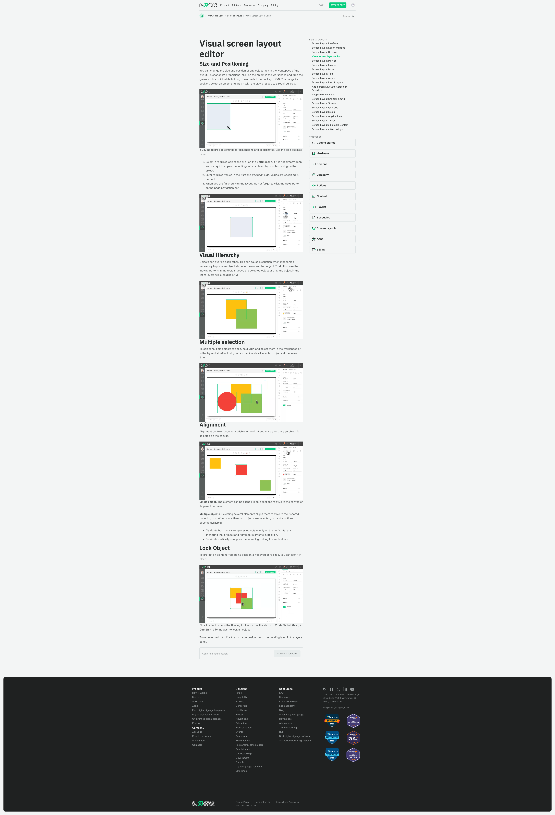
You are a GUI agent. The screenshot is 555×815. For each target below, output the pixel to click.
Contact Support (287, 653)
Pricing (275, 5)
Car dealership (244, 753)
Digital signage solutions (249, 766)
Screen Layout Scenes (324, 103)
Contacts (197, 744)
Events (239, 731)
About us (197, 731)
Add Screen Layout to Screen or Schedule (329, 88)
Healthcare (241, 710)
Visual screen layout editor (326, 56)
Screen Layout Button (323, 69)
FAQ (281, 692)
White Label (198, 740)
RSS (281, 731)
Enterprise (241, 770)
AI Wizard (197, 701)
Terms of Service (262, 802)
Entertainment (243, 749)
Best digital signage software (295, 736)
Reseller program (201, 736)
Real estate (242, 736)
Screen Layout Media (323, 111)
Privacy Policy (242, 802)
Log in (321, 5)
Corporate (241, 705)
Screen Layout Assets (323, 78)
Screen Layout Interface (325, 43)
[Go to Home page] (208, 5)
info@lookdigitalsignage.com (336, 707)
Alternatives (285, 723)
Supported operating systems (295, 740)
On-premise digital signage (207, 718)
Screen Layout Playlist (324, 60)
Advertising (242, 718)
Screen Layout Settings (324, 52)
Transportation (243, 727)
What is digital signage (291, 714)
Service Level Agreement (287, 802)
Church (240, 762)
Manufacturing (243, 740)
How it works (199, 692)
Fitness (239, 714)
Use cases (284, 697)
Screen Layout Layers (323, 65)
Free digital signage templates (208, 710)
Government (242, 757)
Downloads (285, 718)
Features (196, 697)
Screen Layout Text (322, 73)
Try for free (338, 5)
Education (241, 723)
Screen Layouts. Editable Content (330, 124)
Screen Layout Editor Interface (328, 47)
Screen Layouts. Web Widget (328, 129)
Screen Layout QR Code (325, 107)
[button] (224, 5)
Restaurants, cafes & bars (249, 744)
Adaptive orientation (323, 94)
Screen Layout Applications (327, 116)
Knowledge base (215, 15)
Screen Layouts (234, 15)
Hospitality (241, 697)
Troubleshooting (288, 727)
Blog (281, 710)
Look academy (287, 705)
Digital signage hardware (205, 714)
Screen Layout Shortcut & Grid (328, 98)
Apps (195, 705)
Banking (240, 701)
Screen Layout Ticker (323, 120)
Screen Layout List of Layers (327, 82)
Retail (239, 692)
